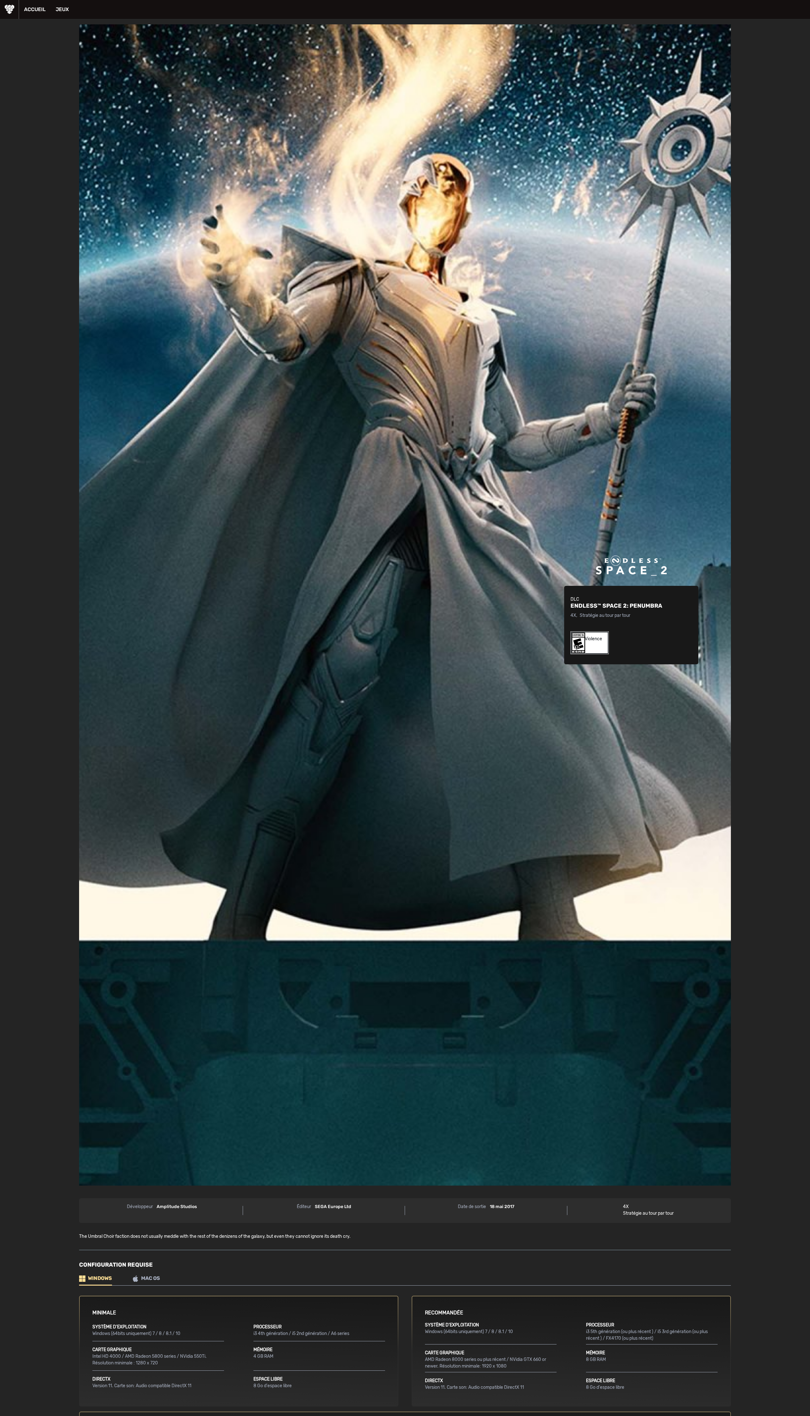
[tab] (95, 1279)
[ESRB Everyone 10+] (576, 643)
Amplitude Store (9, 9)
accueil (35, 9)
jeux (62, 9)
